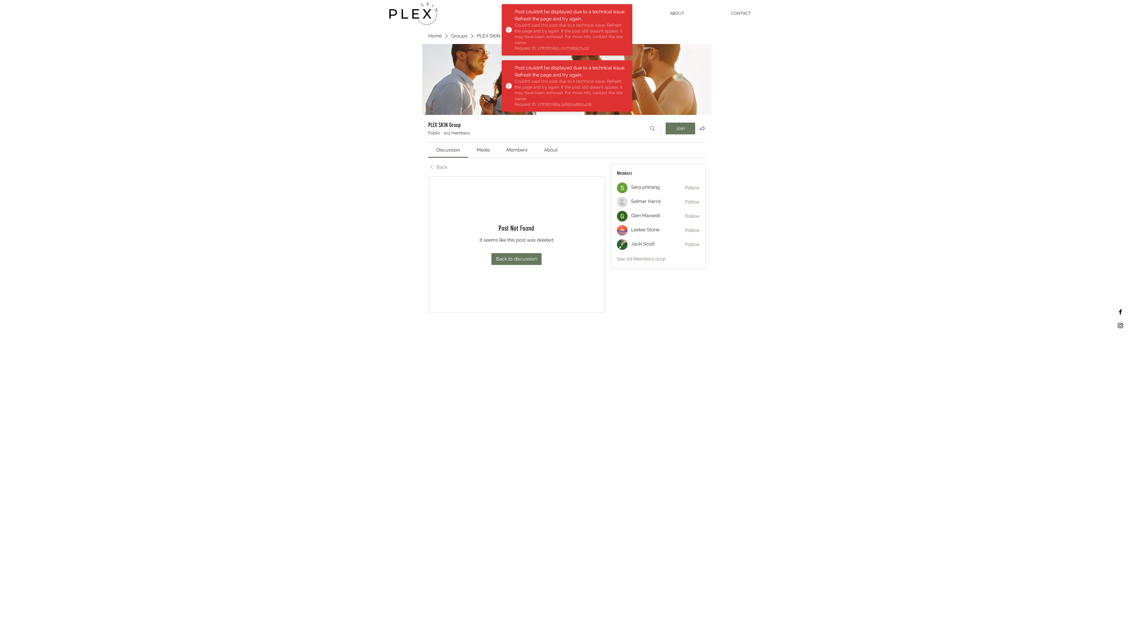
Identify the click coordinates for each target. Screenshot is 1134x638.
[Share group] (702, 128)
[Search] (652, 128)
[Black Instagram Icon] (1120, 325)
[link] (448, 150)
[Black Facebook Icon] (1120, 311)
